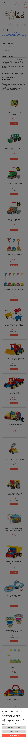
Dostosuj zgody (14, 731)
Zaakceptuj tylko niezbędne (14, 727)
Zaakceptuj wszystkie (14, 735)
